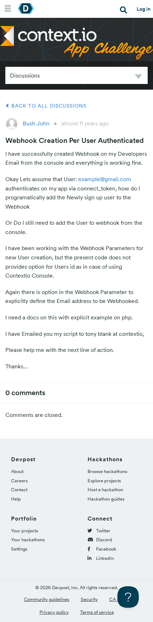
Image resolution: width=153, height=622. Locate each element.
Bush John (36, 123)
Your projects (24, 531)
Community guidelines (46, 599)
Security (89, 599)
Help (16, 499)
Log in (144, 9)
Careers (19, 481)
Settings (19, 549)
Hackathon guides (106, 499)
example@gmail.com (104, 179)
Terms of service (97, 612)
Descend (138, 78)
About (17, 471)
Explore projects (104, 481)
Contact (19, 490)
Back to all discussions (48, 106)
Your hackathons (28, 540)
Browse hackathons (107, 471)
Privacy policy (54, 612)
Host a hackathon (105, 490)
